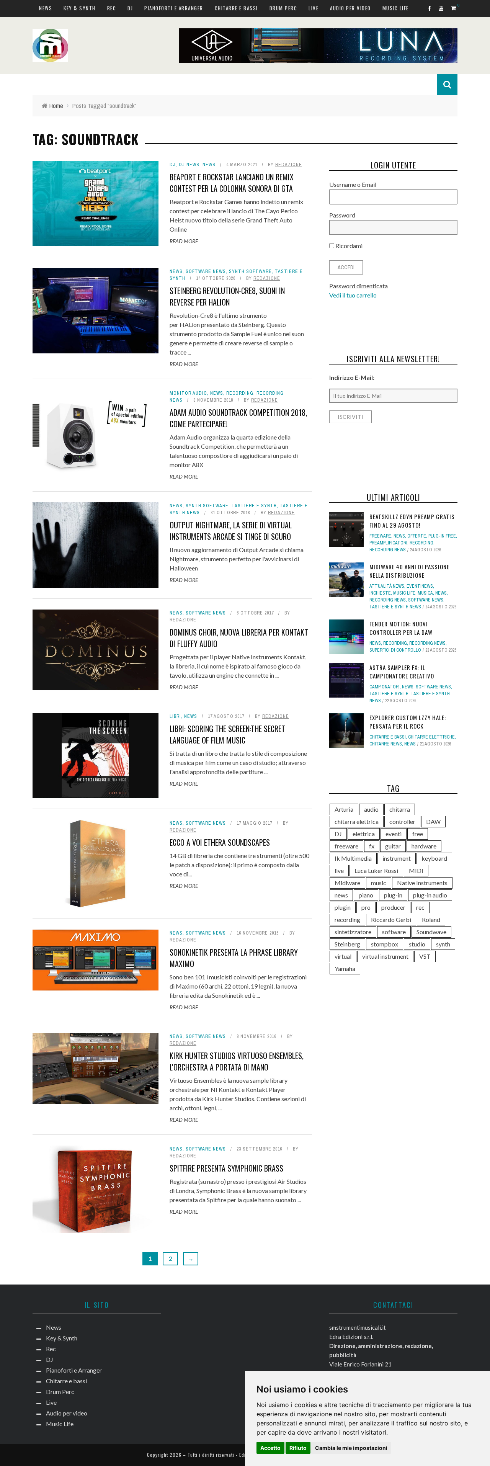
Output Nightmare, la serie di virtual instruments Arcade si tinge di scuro (231, 530)
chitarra (399, 809)
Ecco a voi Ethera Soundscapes (220, 842)
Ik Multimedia (353, 858)
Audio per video (350, 8)
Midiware (347, 882)
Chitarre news (385, 744)
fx (371, 846)
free (417, 833)
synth (443, 944)
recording (347, 919)
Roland (431, 919)
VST (425, 956)
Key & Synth (80, 8)
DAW (433, 821)
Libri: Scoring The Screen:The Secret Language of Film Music (227, 734)
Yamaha (345, 968)
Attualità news (386, 586)
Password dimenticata (358, 285)
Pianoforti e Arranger (173, 8)
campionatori (384, 687)
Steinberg (347, 944)
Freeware (380, 536)
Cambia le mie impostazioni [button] (351, 1448)
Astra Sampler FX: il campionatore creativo (401, 671)
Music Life (395, 8)
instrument (396, 858)
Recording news (387, 550)
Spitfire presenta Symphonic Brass (226, 1168)
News (45, 8)
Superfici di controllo (395, 650)
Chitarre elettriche (431, 737)
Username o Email (352, 184)
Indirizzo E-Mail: (351, 377)
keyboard (434, 858)
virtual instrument (385, 956)
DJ (130, 8)
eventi (393, 833)
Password (342, 215)
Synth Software (250, 271)
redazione (288, 165)
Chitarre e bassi (236, 8)
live (339, 870)
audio (371, 809)
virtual (343, 956)
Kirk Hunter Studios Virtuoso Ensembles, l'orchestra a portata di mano (237, 1061)
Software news (206, 271)
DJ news (189, 165)
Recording (239, 393)
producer (393, 907)
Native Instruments (422, 882)
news (341, 895)
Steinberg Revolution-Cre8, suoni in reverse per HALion (227, 296)
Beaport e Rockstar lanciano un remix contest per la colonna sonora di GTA (232, 182)
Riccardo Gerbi (391, 919)
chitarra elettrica (357, 821)
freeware (346, 846)
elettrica (364, 833)
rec (420, 907)
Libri (175, 716)
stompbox (384, 944)
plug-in (393, 895)
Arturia (344, 809)
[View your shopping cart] (454, 8)
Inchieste (380, 593)
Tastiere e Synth (254, 506)
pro (366, 907)
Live (313, 8)
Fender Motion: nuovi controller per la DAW (401, 628)
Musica (425, 593)
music (378, 882)
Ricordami (348, 245)
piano (366, 895)
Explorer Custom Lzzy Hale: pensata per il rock (407, 722)
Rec (111, 8)
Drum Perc (283, 8)
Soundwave (431, 931)
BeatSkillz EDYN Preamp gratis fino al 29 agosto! (412, 521)
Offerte (416, 536)
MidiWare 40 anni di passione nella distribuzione (409, 571)
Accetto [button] (270, 1448)
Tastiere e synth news (395, 607)
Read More (184, 241)
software (394, 931)
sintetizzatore (353, 931)
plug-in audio (430, 895)
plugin (343, 907)
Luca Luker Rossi (376, 870)
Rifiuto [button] (298, 1448)
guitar (393, 846)
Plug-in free (442, 536)
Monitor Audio (188, 393)
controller (402, 821)
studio (417, 944)
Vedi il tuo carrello (353, 295)
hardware (424, 846)
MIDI (416, 870)
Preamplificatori (388, 543)
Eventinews (420, 586)
